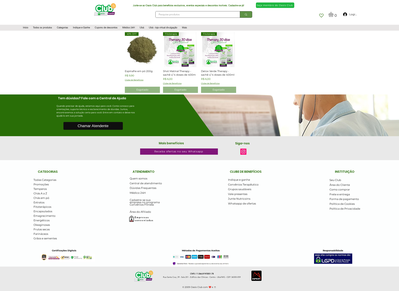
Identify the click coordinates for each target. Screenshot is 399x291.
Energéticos (42, 220)
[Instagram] (243, 152)
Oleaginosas (42, 224)
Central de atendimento (146, 183)
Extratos (39, 202)
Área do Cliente (339, 184)
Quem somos (138, 178)
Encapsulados (43, 211)
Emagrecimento (44, 215)
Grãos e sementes (45, 238)
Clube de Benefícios (134, 80)
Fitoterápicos (42, 206)
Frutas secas (42, 229)
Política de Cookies (342, 203)
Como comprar (339, 189)
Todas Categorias (45, 179)
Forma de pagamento (344, 199)
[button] (334, 14)
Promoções (41, 184)
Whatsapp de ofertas (242, 203)
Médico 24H (138, 192)
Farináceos (41, 233)
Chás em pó (41, 197)
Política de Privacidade (344, 208)
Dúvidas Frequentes (143, 188)
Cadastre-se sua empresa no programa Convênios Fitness (145, 202)
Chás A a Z (40, 193)
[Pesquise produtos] (246, 14)
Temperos (40, 188)
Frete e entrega (339, 194)
